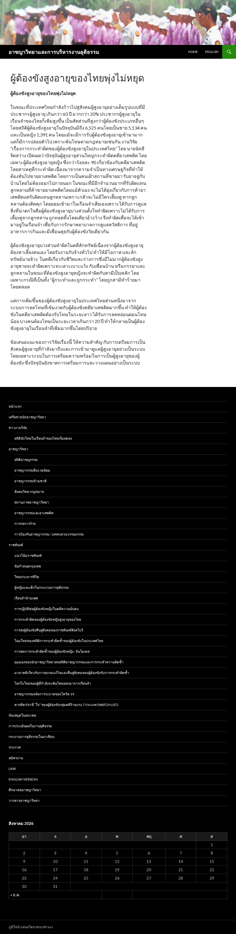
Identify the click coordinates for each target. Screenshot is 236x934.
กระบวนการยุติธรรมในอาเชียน (31, 736)
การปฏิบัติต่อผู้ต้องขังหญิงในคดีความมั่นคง (46, 609)
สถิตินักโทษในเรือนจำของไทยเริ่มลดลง (43, 438)
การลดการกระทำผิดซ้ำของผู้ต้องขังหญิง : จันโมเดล (52, 651)
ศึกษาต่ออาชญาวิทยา (25, 790)
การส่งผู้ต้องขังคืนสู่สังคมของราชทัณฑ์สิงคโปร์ (48, 630)
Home (193, 52)
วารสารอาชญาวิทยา (24, 800)
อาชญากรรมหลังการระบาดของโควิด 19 (44, 694)
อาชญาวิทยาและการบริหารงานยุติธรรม (54, 52)
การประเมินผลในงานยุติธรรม (30, 726)
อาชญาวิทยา (18, 449)
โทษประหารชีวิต (26, 577)
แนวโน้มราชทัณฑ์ (28, 555)
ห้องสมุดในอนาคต (22, 715)
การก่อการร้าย (25, 523)
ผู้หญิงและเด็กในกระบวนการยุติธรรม (41, 587)
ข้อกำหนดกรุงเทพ (27, 566)
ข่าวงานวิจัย (18, 428)
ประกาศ (15, 747)
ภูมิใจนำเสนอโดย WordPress (31, 927)
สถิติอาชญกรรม (26, 459)
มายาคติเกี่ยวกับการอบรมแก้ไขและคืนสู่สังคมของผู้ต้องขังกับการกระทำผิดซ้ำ (71, 673)
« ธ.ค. (15, 894)
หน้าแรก (15, 406)
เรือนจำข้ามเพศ (26, 598)
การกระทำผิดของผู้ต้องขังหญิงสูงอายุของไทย (47, 619)
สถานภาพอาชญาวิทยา (31, 502)
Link (12, 768)
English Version (23, 779)
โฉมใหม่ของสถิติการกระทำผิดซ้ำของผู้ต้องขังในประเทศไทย (58, 641)
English (211, 52)
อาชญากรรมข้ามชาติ (30, 481)
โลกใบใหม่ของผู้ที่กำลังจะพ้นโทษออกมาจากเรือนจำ (52, 683)
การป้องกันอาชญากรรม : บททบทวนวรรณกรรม (49, 534)
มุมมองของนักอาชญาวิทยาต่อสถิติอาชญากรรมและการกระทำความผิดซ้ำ (68, 662)
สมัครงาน (16, 758)
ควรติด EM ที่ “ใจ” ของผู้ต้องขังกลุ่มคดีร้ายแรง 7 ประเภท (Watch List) (66, 705)
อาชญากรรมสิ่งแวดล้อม (32, 470)
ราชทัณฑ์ (16, 545)
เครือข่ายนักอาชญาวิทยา (27, 417)
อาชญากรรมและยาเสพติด (34, 513)
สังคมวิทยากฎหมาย (29, 491)
